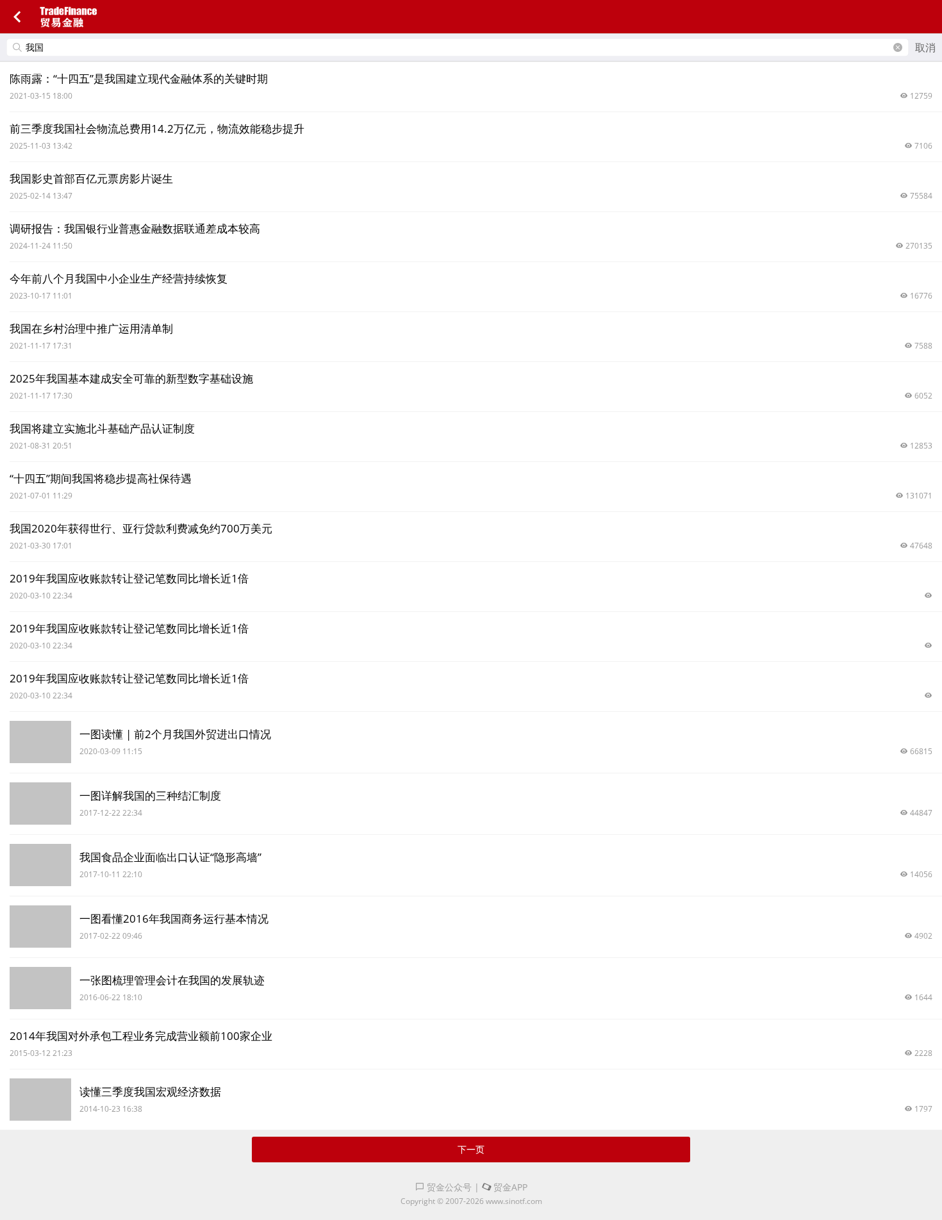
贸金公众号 (448, 1187)
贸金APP (509, 1187)
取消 (925, 47)
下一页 (471, 1149)
